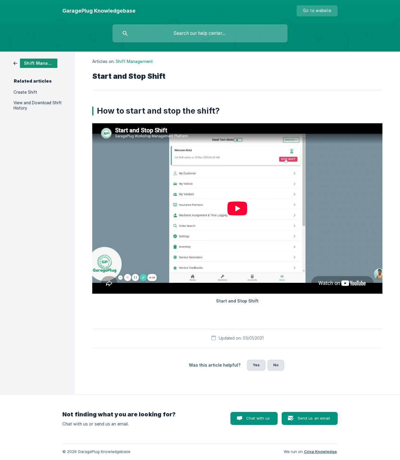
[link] (35, 63)
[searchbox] (200, 33)
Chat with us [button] (258, 418)
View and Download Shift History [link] (37, 105)
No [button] (275, 364)
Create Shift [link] (25, 92)
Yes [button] (256, 364)
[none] (99, 10)
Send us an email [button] (314, 418)
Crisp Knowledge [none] (320, 451)
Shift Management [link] (134, 61)
